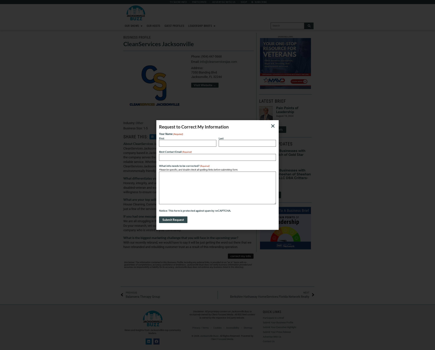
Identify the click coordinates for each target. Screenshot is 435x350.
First (161, 138)
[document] (217, 175)
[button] (273, 126)
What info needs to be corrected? (184, 165)
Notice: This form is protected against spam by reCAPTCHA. (195, 210)
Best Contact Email (175, 151)
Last (221, 138)
